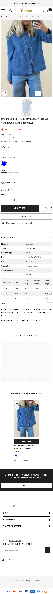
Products (10, 17)
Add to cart (20, 208)
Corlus (10, 135)
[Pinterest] (3, 560)
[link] (13, 377)
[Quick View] (17, 408)
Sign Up (26, 485)
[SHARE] (50, 208)
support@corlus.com (15, 506)
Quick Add (26, 441)
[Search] (10, 10)
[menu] (3, 10)
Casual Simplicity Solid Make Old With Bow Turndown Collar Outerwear (24, 447)
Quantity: (4, 194)
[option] (26, 58)
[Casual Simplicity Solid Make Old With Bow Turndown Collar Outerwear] (26, 418)
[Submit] (47, 550)
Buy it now (26, 216)
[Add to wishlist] (44, 208)
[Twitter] (9, 560)
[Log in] (42, 10)
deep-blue (15, 455)
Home (3, 17)
